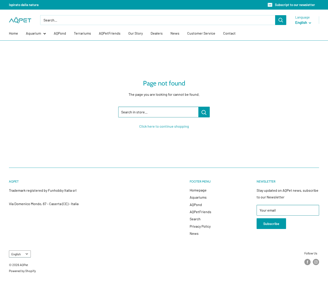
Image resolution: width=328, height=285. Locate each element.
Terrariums (82, 33)
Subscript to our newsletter (295, 5)
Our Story (135, 33)
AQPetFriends (109, 33)
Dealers (157, 33)
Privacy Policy (200, 226)
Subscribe (271, 223)
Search (195, 219)
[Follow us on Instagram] (316, 262)
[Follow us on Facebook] (307, 262)
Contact (229, 33)
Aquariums (198, 197)
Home (13, 33)
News (174, 33)
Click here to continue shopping (164, 126)
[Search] (280, 20)
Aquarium (33, 33)
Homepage (198, 190)
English (16, 254)
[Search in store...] (204, 112)
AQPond (60, 33)
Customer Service (201, 33)
